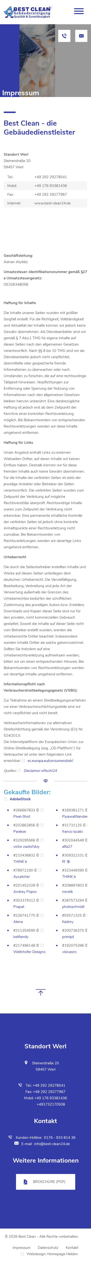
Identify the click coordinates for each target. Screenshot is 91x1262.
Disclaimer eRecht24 (40, 770)
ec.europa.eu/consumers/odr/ (50, 760)
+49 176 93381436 (50, 1098)
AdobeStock (20, 799)
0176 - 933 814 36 (59, 1137)
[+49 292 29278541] (64, 36)
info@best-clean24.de (52, 1143)
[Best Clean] (28, 12)
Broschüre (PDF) (49, 1181)
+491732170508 (51, 1104)
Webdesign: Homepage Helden (52, 1254)
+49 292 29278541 (49, 1085)
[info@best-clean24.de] (81, 36)
